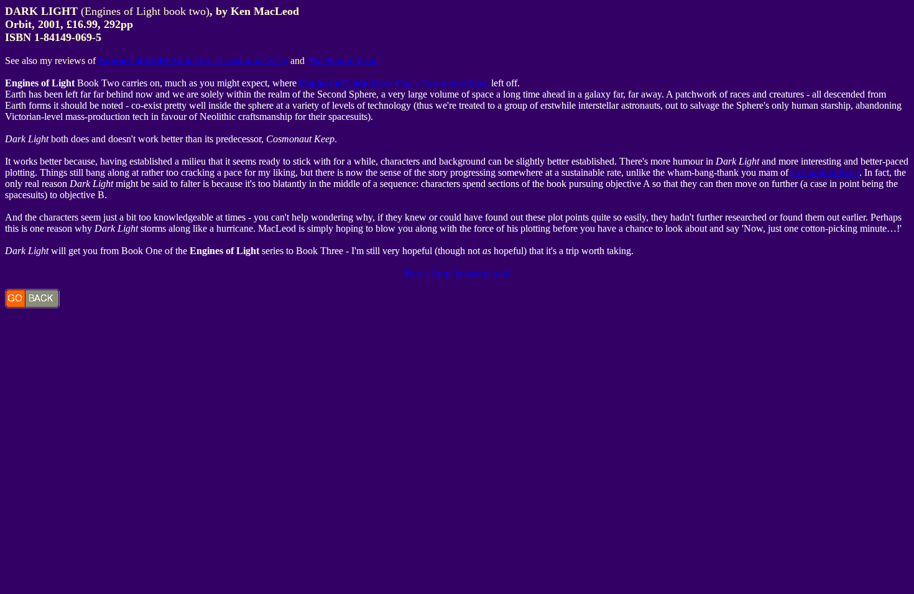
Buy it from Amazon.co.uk (457, 273)
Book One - (193, 60)
